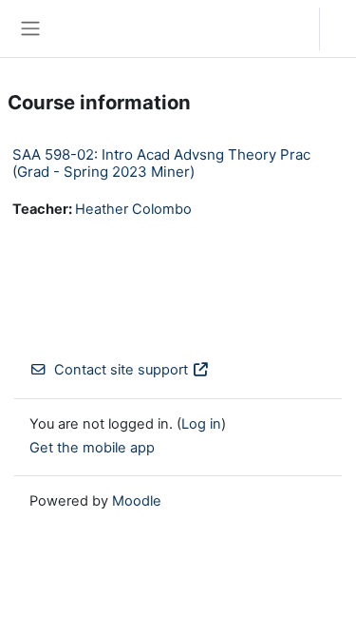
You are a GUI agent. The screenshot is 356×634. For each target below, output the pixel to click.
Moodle (136, 500)
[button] (286, 28)
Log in (342, 28)
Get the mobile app (92, 447)
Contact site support (121, 369)
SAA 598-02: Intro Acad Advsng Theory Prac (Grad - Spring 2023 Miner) (161, 163)
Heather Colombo (133, 209)
